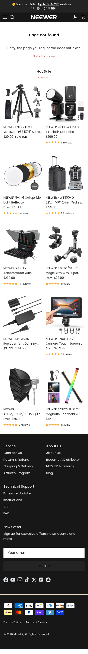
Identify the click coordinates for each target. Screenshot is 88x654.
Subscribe (44, 566)
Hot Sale (44, 71)
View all (44, 77)
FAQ (6, 513)
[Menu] (4, 17)
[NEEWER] (44, 17)
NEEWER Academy (60, 466)
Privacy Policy (12, 622)
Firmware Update (17, 493)
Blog (49, 473)
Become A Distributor (63, 459)
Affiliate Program (16, 473)
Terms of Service (36, 622)
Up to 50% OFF (48, 4)
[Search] (14, 17)
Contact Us (12, 453)
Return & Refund (16, 459)
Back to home (44, 56)
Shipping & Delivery (18, 466)
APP (6, 506)
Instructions (12, 500)
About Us (53, 453)
